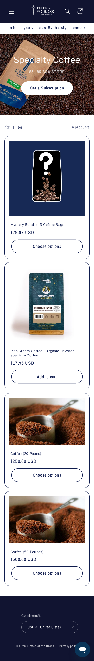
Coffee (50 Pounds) (26, 552)
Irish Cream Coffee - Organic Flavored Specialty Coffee (42, 353)
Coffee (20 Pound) (25, 454)
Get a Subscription (47, 88)
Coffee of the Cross (40, 646)
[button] (11, 11)
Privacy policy (68, 646)
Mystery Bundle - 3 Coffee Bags (37, 225)
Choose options (47, 246)
